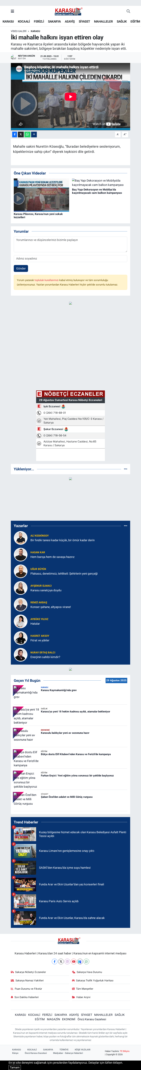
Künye (15, 1053)
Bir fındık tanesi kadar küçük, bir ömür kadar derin (62, 540)
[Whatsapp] (86, 961)
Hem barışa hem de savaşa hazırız (52, 557)
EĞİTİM (135, 21)
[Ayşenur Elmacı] (21, 588)
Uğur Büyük (38, 569)
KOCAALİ (24, 21)
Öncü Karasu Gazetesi (92, 1019)
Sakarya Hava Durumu (89, 972)
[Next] (80, 961)
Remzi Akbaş (38, 602)
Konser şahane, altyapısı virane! (50, 607)
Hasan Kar (37, 552)
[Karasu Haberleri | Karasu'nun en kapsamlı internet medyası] (70, 11)
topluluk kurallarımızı (47, 280)
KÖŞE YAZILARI (82, 1049)
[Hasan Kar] (21, 554)
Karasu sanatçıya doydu (45, 590)
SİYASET (84, 21)
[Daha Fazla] (34, 134)
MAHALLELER (103, 21)
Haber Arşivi (83, 997)
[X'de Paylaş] (21, 134)
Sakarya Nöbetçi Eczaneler (30, 972)
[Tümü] (125, 469)
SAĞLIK (122, 21)
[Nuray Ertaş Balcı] (21, 654)
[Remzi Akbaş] (21, 604)
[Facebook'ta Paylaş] (14, 134)
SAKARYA (54, 21)
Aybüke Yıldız (39, 619)
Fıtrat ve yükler (39, 640)
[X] (61, 961)
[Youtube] (74, 961)
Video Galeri (18, 31)
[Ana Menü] (12, 11)
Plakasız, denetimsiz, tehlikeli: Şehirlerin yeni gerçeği (64, 573)
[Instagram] (67, 961)
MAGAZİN (53, 1019)
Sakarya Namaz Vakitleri (29, 980)
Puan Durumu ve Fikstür (28, 988)
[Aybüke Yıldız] (21, 621)
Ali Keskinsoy (39, 535)
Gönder (21, 268)
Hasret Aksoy (39, 635)
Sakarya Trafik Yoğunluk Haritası (94, 980)
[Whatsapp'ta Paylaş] (27, 134)
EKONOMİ (68, 1019)
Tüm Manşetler (84, 988)
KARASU (8, 21)
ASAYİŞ (70, 21)
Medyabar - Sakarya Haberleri (68, 1053)
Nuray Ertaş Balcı (42, 652)
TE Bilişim (124, 1051)
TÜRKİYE (63, 1049)
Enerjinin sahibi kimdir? (45, 657)
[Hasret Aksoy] (21, 638)
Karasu (35, 31)
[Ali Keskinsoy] (21, 537)
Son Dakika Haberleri (26, 997)
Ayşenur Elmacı (41, 585)
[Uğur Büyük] (21, 571)
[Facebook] (54, 961)
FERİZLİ (39, 21)
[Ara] (128, 11)
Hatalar (35, 623)
